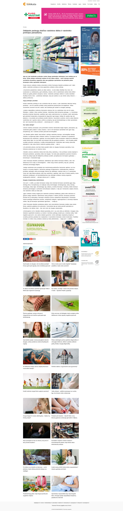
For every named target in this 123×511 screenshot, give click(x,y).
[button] (24, 239)
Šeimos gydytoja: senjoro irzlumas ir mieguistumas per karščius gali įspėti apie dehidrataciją (34, 315)
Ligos (79, 4)
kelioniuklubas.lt (48, 502)
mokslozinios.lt (66, 502)
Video (95, 4)
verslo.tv (42, 502)
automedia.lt (54, 502)
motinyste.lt (79, 502)
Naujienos (53, 4)
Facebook (94, 0)
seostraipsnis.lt (86, 502)
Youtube (98, 0)
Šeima (69, 4)
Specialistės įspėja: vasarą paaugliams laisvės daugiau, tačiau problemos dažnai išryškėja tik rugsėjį (36, 341)
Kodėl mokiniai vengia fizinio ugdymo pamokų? (36, 391)
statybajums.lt (37, 502)
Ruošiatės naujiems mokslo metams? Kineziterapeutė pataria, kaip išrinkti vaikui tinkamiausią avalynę (63, 442)
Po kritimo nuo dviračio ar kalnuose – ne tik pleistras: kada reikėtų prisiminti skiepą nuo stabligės (35, 469)
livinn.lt (69, 505)
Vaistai (84, 4)
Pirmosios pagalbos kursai (62, 505)
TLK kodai (90, 4)
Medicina (64, 4)
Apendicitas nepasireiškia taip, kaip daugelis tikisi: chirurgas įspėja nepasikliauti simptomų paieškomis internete (64, 495)
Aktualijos (25, 27)
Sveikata (75, 4)
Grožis (58, 4)
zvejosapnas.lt (73, 502)
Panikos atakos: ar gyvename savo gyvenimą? (64, 366)
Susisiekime (90, 0)
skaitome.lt (60, 502)
